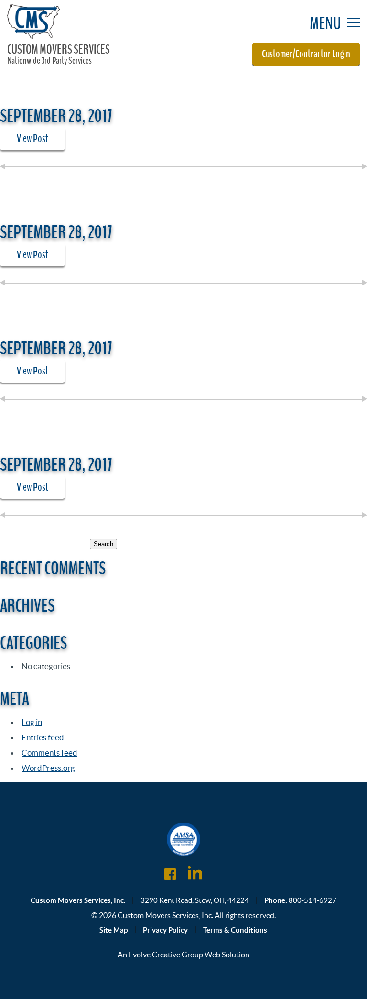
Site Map (113, 930)
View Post (32, 138)
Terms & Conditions (235, 930)
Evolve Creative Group (166, 954)
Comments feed (49, 752)
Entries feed (43, 737)
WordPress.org (48, 767)
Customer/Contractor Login (306, 54)
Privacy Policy (165, 930)
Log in (32, 721)
